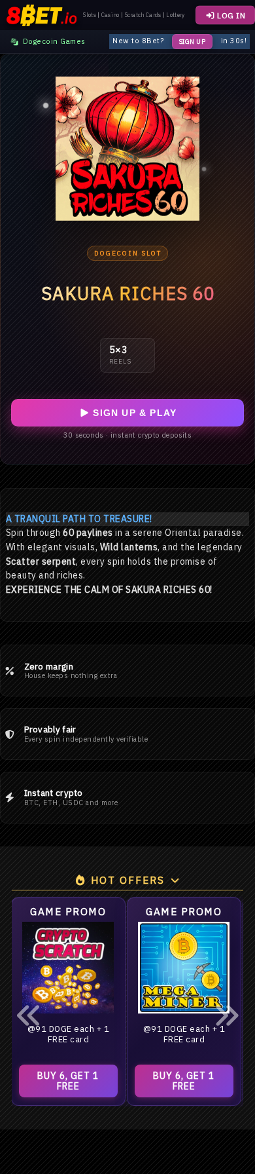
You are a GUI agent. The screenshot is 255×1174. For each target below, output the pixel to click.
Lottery (175, 15)
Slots (89, 15)
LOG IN (230, 15)
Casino (110, 15)
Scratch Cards (143, 15)
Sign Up (192, 41)
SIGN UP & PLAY (133, 412)
